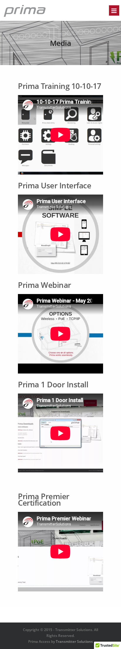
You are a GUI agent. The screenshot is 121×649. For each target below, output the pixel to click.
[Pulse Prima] (25, 16)
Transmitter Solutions (74, 641)
